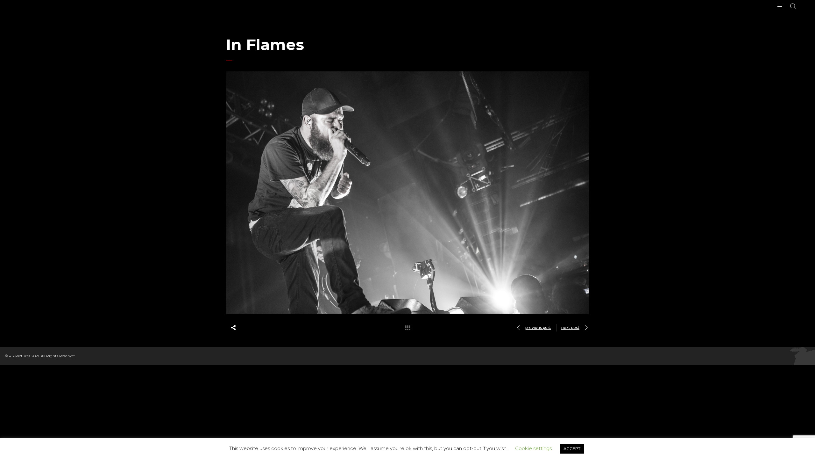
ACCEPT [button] (571, 448)
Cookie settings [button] (533, 448)
